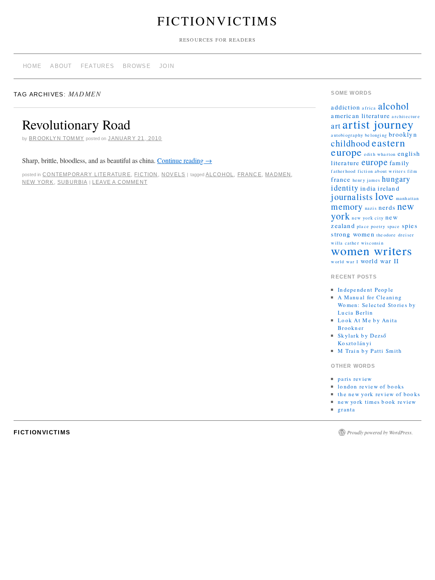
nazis (371, 208)
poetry (378, 226)
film (412, 171)
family (400, 162)
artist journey (378, 124)
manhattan (407, 198)
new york (38, 182)
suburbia (72, 182)
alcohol (220, 174)
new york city (368, 218)
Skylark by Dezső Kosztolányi (362, 339)
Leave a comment (119, 182)
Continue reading (184, 160)
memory (347, 206)
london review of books (371, 386)
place (363, 226)
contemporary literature (86, 174)
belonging (376, 135)
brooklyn (403, 134)
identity (345, 188)
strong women (352, 234)
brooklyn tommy (56, 138)
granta (347, 409)
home (32, 66)
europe (375, 162)
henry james (366, 180)
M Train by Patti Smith (370, 351)
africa (369, 108)
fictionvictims (217, 20)
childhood (350, 143)
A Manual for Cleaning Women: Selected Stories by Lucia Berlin (377, 304)
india (368, 188)
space (393, 226)
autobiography (347, 135)
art (336, 126)
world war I (345, 262)
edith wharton (380, 154)
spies (410, 225)
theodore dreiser (395, 235)
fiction (146, 174)
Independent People (365, 289)
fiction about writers (382, 171)
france (249, 174)
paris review (355, 379)
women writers (371, 250)
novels (173, 174)
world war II (380, 260)
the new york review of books (379, 394)
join (166, 66)
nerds (387, 207)
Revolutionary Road (76, 124)
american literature (360, 115)
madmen (278, 174)
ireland (388, 188)
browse (137, 66)
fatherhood (343, 171)
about (61, 66)
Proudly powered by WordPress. (380, 432)
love (384, 196)
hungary (396, 179)
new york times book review (377, 401)
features (97, 66)
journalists (352, 197)
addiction (345, 107)
